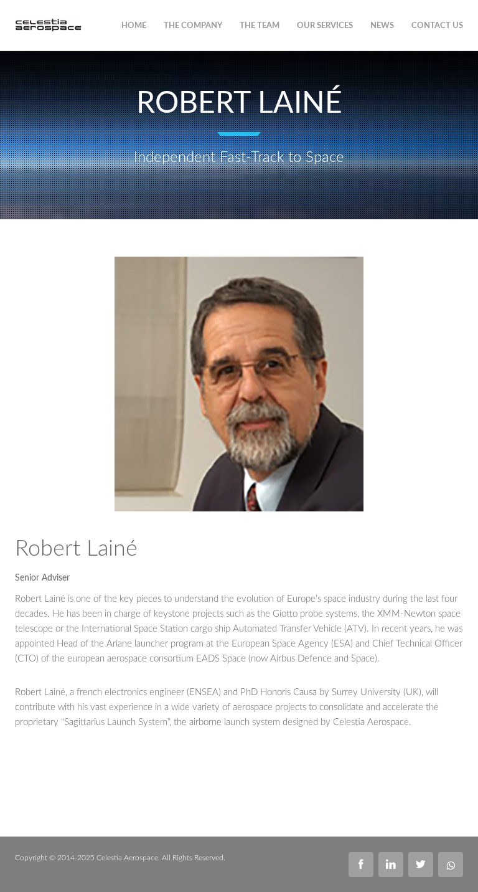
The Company (193, 26)
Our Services (325, 26)
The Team (259, 26)
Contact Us (437, 26)
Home (133, 26)
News (382, 26)
